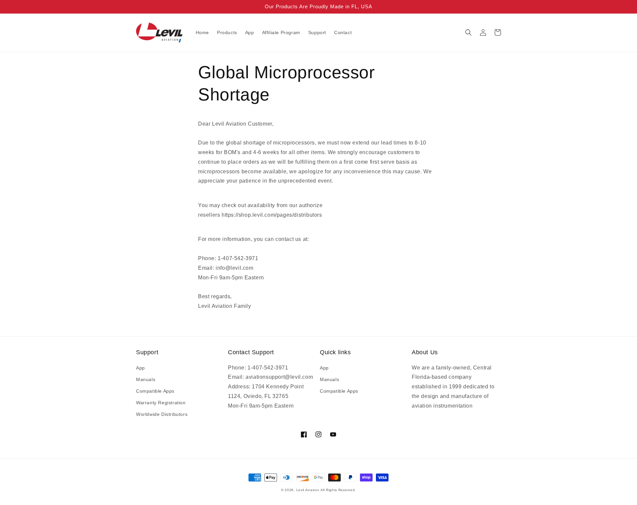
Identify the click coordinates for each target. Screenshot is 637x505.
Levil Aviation (307, 490)
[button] (468, 32)
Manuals (145, 379)
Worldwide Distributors (161, 414)
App (140, 367)
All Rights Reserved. (338, 490)
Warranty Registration (161, 402)
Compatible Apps (155, 391)
